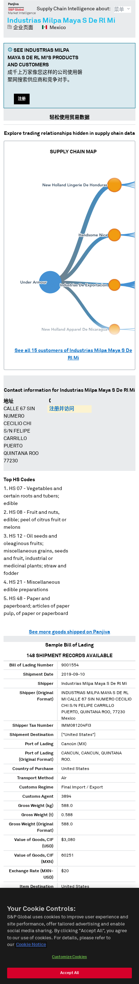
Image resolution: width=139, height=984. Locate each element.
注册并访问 (61, 408)
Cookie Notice (31, 944)
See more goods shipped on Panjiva (69, 632)
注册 (22, 99)
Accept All (69, 973)
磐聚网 (22, 8)
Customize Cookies (69, 957)
